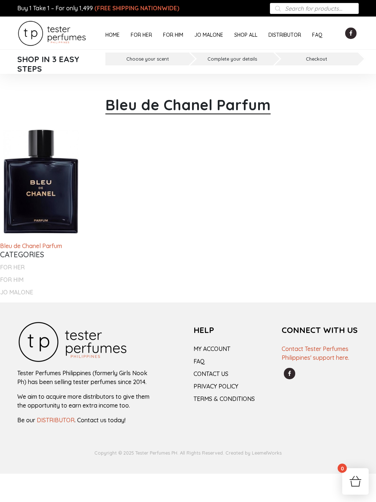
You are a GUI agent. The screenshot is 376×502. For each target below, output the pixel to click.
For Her (12, 267)
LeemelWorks (267, 453)
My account (212, 348)
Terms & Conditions (224, 398)
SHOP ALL (245, 35)
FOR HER (141, 35)
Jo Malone (16, 292)
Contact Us (211, 373)
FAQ (317, 35)
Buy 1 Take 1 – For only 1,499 (98, 8)
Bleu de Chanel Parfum (31, 246)
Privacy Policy (216, 386)
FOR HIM (173, 35)
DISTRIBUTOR (284, 35)
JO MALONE (208, 35)
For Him (12, 279)
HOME (112, 35)
